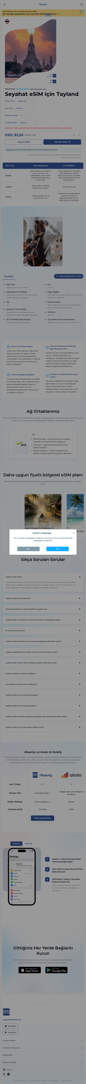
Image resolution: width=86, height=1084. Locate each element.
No (28, 549)
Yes (57, 549)
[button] (74, 533)
